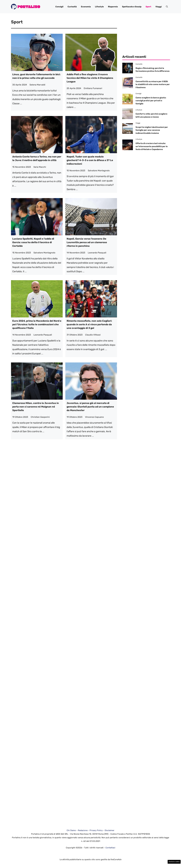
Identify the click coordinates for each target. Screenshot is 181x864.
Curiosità (72, 6)
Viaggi (158, 6)
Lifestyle (99, 6)
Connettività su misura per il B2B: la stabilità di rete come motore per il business (153, 84)
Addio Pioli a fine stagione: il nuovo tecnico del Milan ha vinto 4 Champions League (90, 78)
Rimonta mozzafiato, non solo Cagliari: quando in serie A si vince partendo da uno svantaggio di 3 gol (89, 324)
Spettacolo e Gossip (131, 6)
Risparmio (113, 6)
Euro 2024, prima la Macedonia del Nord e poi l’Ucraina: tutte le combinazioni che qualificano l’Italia (36, 324)
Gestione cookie (174, 862)
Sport (148, 6)
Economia (86, 6)
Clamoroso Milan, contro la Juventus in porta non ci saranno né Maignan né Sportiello (35, 407)
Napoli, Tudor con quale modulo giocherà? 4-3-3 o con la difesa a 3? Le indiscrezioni (90, 160)
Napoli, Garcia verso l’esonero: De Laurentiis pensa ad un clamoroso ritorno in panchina (87, 242)
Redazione (83, 830)
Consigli (59, 6)
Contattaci (110, 847)
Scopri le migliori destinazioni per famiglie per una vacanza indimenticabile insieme (152, 130)
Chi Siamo (71, 830)
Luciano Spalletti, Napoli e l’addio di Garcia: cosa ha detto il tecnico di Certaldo (33, 242)
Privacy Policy (96, 830)
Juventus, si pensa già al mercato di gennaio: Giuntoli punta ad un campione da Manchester (90, 407)
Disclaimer (109, 830)
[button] (167, 7)
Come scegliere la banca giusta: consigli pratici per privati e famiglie (151, 100)
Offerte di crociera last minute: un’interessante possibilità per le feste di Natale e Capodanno (152, 146)
